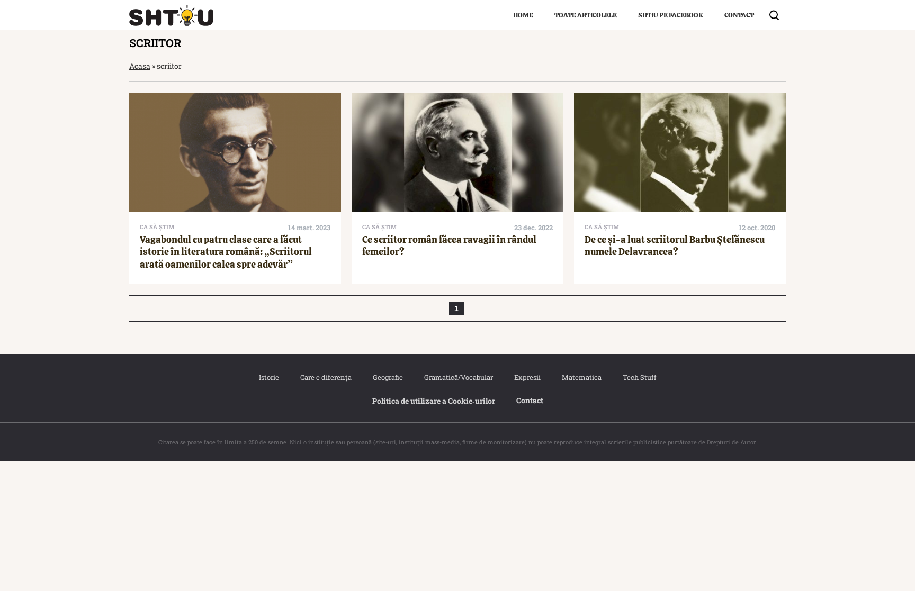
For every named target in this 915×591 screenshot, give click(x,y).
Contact (739, 15)
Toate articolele (585, 15)
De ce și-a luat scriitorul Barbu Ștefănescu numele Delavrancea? (675, 245)
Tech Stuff (640, 377)
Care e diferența (326, 377)
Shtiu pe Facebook (670, 15)
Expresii (527, 377)
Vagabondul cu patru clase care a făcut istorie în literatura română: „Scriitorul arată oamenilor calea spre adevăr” (226, 251)
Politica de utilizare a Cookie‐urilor (433, 401)
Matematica (582, 377)
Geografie (388, 377)
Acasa (139, 66)
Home (523, 15)
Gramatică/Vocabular (458, 377)
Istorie (269, 377)
